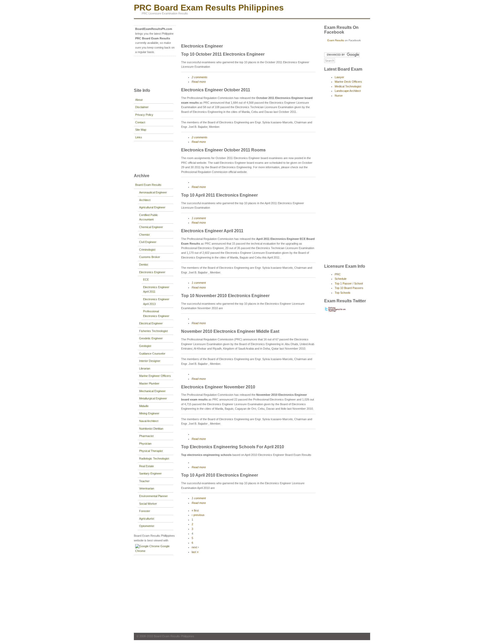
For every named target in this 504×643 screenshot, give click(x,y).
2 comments (199, 77)
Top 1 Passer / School (349, 283)
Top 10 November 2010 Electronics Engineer (225, 295)
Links (138, 137)
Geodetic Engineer (151, 338)
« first (195, 510)
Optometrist (146, 526)
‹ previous (198, 514)
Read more (199, 81)
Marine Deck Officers (348, 81)
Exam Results (335, 40)
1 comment (199, 218)
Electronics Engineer (152, 272)
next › (195, 547)
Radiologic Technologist (154, 458)
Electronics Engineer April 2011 (156, 289)
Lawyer (339, 77)
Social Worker (148, 503)
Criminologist (147, 249)
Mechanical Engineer (152, 391)
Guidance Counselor (152, 353)
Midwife (144, 406)
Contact (140, 122)
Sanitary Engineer (150, 473)
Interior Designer (149, 360)
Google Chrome (152, 548)
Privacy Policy (144, 114)
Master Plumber (149, 383)
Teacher (144, 481)
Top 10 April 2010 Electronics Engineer (219, 475)
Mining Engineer (149, 413)
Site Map (140, 129)
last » (195, 552)
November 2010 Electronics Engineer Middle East (230, 331)
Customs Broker (149, 257)
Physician (145, 443)
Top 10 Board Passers (349, 287)
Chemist (144, 234)
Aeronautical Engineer (153, 192)
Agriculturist (146, 518)
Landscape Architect (348, 90)
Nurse (339, 95)
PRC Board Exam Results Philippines (209, 7)
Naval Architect (148, 421)
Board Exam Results (148, 184)
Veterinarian (146, 488)
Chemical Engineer (151, 227)
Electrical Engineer (151, 323)
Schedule (340, 278)
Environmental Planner (153, 496)
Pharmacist (146, 436)
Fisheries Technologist (153, 331)
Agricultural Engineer (152, 207)
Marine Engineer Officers (155, 375)
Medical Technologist (348, 86)
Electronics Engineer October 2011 (215, 90)
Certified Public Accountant (148, 217)
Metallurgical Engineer (153, 398)
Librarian (144, 368)
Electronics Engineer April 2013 (156, 301)
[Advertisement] (149, 71)
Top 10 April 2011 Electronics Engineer (219, 195)
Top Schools (342, 292)
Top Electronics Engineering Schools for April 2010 (232, 447)
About (139, 99)
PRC (338, 274)
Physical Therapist (151, 450)
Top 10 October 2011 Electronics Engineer (223, 54)
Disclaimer (142, 107)
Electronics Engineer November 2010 (218, 387)
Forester (144, 511)
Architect (144, 200)
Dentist (143, 264)
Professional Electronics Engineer (156, 314)
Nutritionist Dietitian (151, 428)
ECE (146, 279)
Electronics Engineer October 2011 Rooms (223, 150)
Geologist (145, 345)
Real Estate (146, 466)
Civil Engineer (147, 242)
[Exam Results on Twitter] (335, 311)
